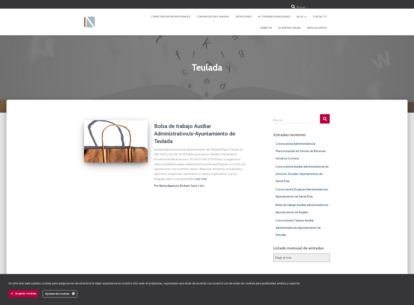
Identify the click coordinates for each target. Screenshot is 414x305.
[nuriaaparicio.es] (89, 22)
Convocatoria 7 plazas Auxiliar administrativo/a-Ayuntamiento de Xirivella (298, 227)
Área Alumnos (317, 27)
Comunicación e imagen (213, 16)
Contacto (320, 16)
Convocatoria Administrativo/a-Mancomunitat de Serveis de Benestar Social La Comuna (301, 151)
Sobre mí (266, 27)
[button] (305, 16)
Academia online (289, 27)
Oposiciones (243, 16)
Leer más (201, 179)
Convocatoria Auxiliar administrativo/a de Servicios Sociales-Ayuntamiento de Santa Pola (302, 174)
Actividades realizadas (274, 16)
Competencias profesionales (170, 16)
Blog (300, 16)
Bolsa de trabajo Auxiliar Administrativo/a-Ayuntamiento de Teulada (194, 133)
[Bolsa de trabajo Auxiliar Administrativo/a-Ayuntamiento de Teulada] (116, 141)
